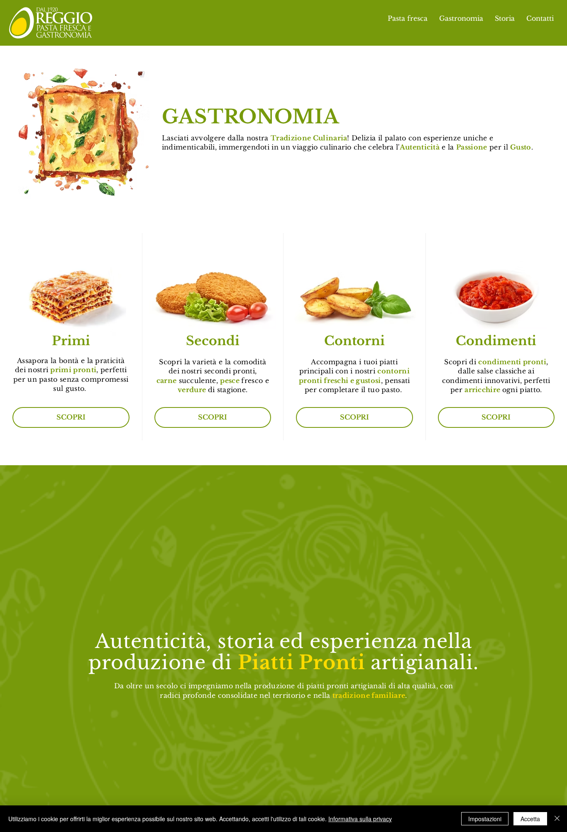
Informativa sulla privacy (360, 819)
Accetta (530, 819)
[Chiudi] (557, 818)
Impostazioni (484, 819)
